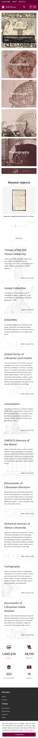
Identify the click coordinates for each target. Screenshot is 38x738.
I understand (19, 734)
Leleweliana (12, 403)
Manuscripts (19, 64)
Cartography (12, 566)
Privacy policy (29, 730)
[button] (16, 47)
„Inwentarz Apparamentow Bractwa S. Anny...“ (19, 216)
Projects (22, 1)
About (14, 1)
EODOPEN (10, 320)
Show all (19, 238)
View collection (27, 278)
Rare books (19, 94)
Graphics (19, 123)
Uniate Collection (15, 288)
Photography (19, 152)
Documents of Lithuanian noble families (14, 606)
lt (31, 7)
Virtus (4, 717)
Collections (5, 1)
